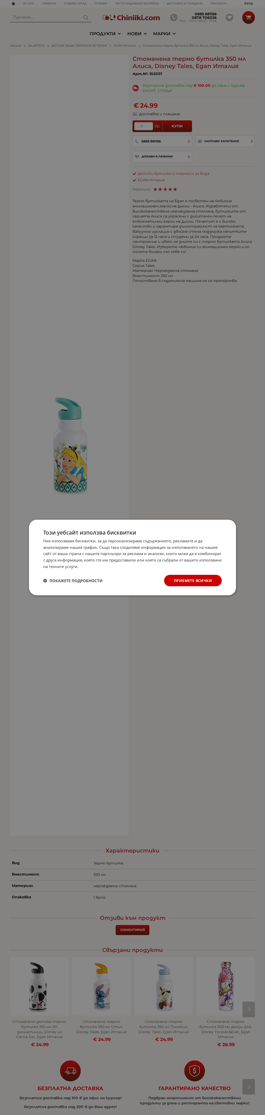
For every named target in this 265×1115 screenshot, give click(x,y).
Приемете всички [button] (193, 580)
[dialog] (132, 557)
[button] (72, 581)
